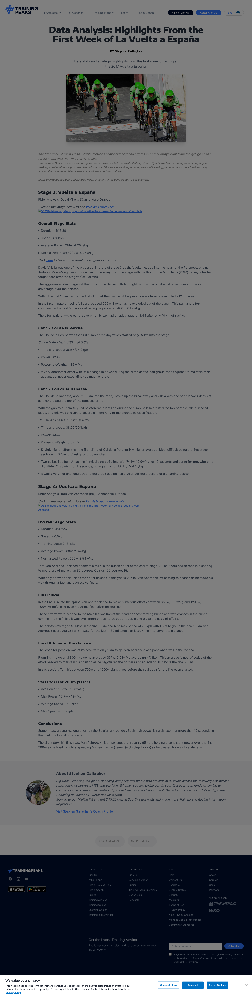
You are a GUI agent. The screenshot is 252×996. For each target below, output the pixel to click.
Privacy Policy (13, 992)
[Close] (246, 985)
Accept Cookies (217, 985)
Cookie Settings (168, 985)
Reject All (193, 985)
